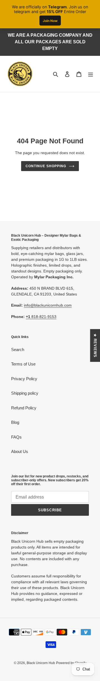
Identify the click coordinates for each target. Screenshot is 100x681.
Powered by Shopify (71, 663)
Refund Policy (23, 407)
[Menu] (90, 74)
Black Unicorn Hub (41, 663)
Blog (15, 422)
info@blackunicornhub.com (48, 305)
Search (17, 349)
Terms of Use (23, 364)
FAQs (16, 437)
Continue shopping (46, 166)
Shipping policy (24, 393)
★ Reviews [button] (95, 345)
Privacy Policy (24, 378)
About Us (19, 451)
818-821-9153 (41, 316)
